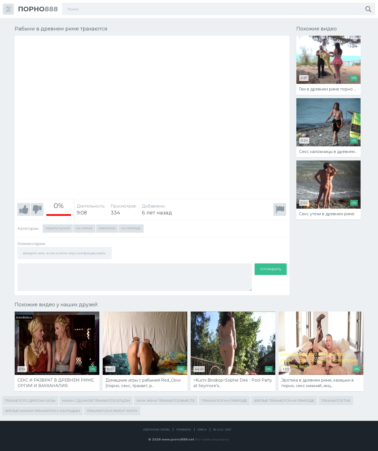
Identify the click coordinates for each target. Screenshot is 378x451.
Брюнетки (107, 228)
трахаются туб (335, 400)
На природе (131, 228)
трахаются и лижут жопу (112, 411)
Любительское (57, 228)
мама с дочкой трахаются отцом (96, 400)
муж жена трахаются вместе (166, 400)
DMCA (202, 429)
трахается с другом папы (30, 400)
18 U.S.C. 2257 (222, 429)
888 (38, 9)
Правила (183, 429)
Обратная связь (156, 429)
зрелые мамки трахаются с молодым (42, 411)
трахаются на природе (224, 400)
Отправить (270, 269)
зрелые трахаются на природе (284, 400)
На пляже (84, 228)
